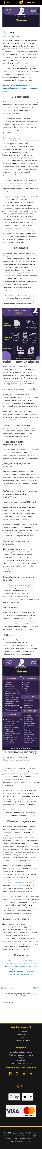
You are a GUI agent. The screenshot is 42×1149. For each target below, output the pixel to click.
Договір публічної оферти (21, 1052)
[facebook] (11, 1073)
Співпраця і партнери (21, 1040)
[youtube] (24, 1073)
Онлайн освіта (21, 1032)
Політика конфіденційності (21, 1063)
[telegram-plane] (31, 1073)
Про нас (21, 1037)
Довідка (21, 1058)
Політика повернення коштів (21, 1055)
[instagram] (17, 1073)
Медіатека (21, 1035)
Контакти (21, 1061)
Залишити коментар (10, 36)
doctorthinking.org (30, 1133)
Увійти (38, 988)
